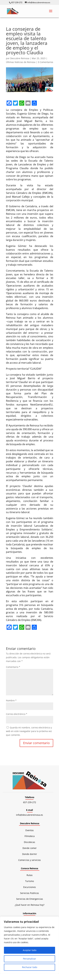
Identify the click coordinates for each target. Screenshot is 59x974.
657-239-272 (29, 802)
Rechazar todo (29, 967)
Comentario (13, 666)
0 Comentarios (45, 62)
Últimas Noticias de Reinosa (20, 62)
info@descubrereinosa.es (29, 814)
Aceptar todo (29, 950)
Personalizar (29, 958)
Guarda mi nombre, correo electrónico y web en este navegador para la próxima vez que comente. (29, 731)
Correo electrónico (16, 713)
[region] (29, 945)
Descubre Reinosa (19, 58)
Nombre (11, 700)
